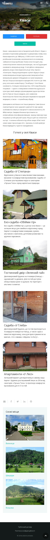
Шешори (10, 475)
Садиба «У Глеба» (15, 325)
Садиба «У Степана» (17, 171)
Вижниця (10, 443)
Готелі (36, 36)
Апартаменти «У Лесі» (18, 374)
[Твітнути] (17, 401)
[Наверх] (46, 536)
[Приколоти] (30, 401)
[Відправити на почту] (5, 401)
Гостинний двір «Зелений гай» (24, 273)
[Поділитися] (11, 401)
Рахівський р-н (25, 15)
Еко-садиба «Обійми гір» (20, 222)
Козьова (10, 507)
